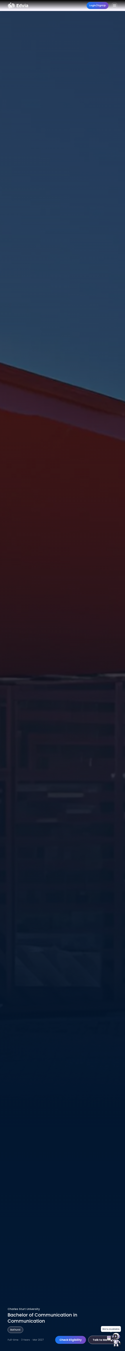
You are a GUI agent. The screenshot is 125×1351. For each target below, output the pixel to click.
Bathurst (15, 1329)
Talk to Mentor (103, 1340)
